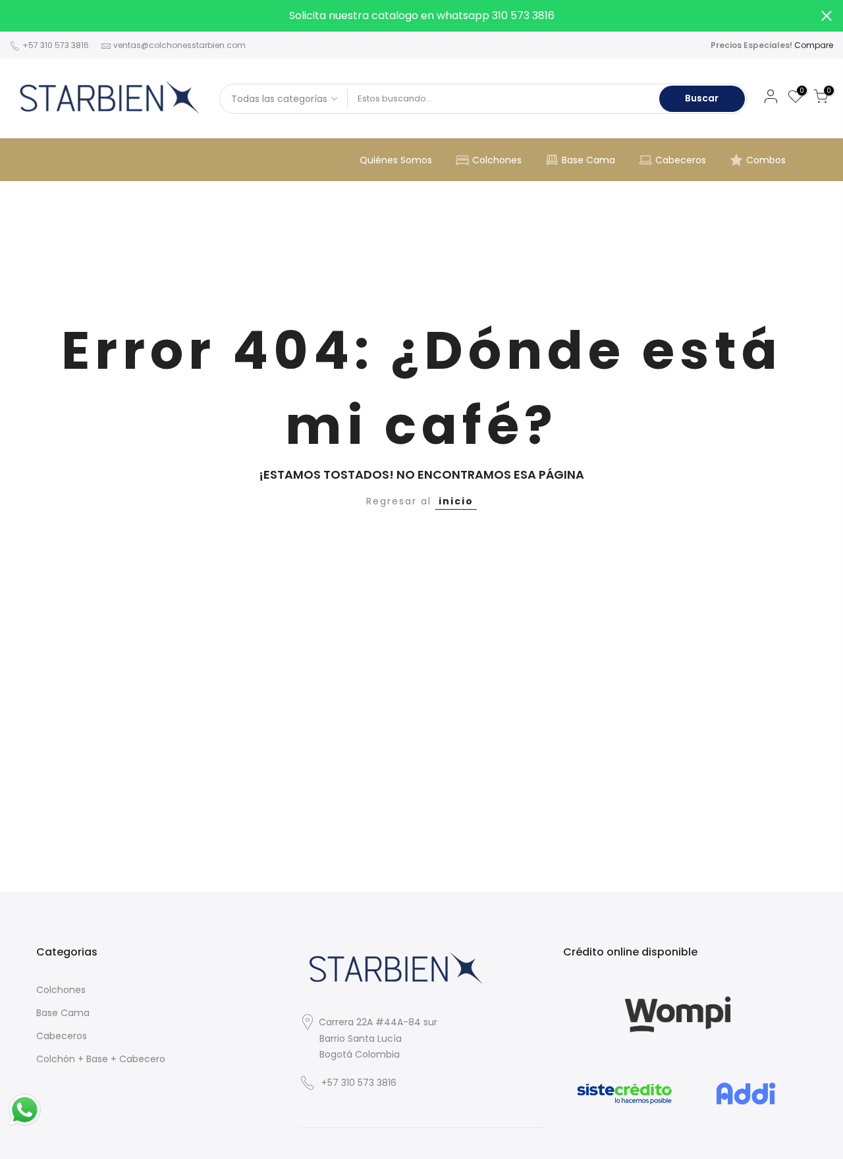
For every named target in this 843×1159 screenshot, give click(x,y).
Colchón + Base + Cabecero (100, 1058)
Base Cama (588, 160)
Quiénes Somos (396, 160)
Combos (766, 160)
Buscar (702, 98)
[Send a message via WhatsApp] (25, 1110)
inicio (456, 501)
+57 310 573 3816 (54, 45)
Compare (813, 45)
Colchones (497, 160)
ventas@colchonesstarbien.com (179, 45)
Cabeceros (680, 160)
